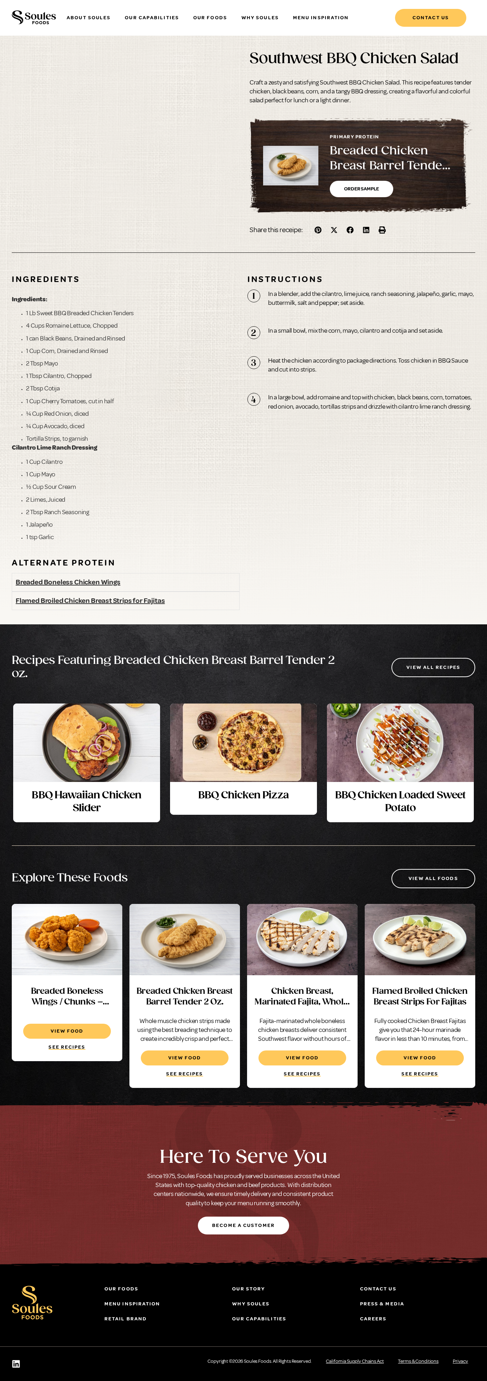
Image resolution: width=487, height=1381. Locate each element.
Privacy (460, 1361)
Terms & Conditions (418, 1361)
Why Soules (260, 18)
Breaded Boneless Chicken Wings (68, 582)
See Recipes (66, 1047)
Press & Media (382, 1304)
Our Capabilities (152, 18)
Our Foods (210, 18)
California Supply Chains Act (355, 1361)
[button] (318, 230)
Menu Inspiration (321, 18)
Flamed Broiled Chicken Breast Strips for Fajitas (90, 600)
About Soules (89, 18)
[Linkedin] (16, 1364)
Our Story (248, 1289)
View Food (67, 1031)
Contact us (378, 1289)
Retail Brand (125, 1319)
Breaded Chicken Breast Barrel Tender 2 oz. (388, 166)
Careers (373, 1319)
